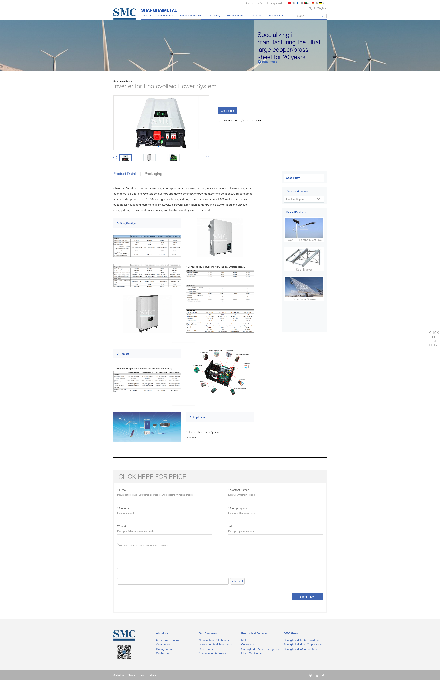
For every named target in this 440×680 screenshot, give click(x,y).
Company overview (168, 640)
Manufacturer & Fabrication (215, 640)
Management (164, 649)
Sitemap (132, 675)
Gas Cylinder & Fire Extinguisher (261, 649)
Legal (142, 675)
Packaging (153, 173)
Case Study (214, 15)
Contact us (256, 15)
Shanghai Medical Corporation (303, 644)
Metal (244, 640)
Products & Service (190, 15)
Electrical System (303, 199)
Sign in (312, 8)
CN (293, 3)
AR (308, 3)
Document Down (229, 120)
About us (146, 15)
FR (301, 3)
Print (247, 120)
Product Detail (125, 173)
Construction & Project (212, 653)
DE (323, 3)
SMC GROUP (275, 15)
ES (316, 3)
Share (258, 120)
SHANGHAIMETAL (159, 10)
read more (267, 61)
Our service (163, 644)
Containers (248, 644)
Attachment (237, 581)
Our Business (165, 15)
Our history (162, 653)
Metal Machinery (251, 653)
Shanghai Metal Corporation (301, 640)
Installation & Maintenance (215, 644)
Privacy (152, 675)
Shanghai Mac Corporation (300, 649)
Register (322, 8)
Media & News (235, 15)
